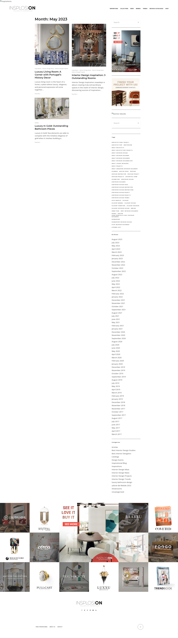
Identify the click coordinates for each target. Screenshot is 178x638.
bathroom (128, 145)
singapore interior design (122, 222)
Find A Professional (41, 626)
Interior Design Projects (61, 68)
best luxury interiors (121, 163)
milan (134, 208)
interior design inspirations (123, 190)
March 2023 (117, 252)
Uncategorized (118, 492)
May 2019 (116, 386)
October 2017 (117, 412)
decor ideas (124, 171)
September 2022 (119, 271)
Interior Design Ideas (48, 68)
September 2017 (119, 415)
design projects (118, 176)
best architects (118, 147)
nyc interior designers (130, 211)
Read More (37, 93)
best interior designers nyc (123, 160)
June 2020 (116, 348)
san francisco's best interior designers (123, 216)
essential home (131, 176)
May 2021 (116, 322)
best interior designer (121, 155)
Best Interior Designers (121, 453)
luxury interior (133, 205)
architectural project (121, 142)
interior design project (121, 192)
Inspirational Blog (119, 463)
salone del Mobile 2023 (121, 485)
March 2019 (117, 392)
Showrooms (117, 488)
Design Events (117, 460)
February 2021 (118, 325)
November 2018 (118, 405)
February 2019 (118, 396)
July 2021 (115, 316)
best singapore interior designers (125, 168)
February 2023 (118, 255)
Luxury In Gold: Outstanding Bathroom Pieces (51, 127)
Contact (59, 626)
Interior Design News (98, 70)
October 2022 (117, 268)
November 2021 (118, 303)
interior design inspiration (123, 187)
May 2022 (116, 284)
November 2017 (118, 408)
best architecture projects (123, 150)
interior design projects (122, 195)
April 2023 (116, 249)
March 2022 (117, 290)
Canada (115, 171)
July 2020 (115, 345)
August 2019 (117, 380)
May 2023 (116, 246)
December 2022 (118, 262)
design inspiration (119, 174)
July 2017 (115, 421)
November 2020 (118, 335)
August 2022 (117, 274)
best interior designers (121, 158)
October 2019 (117, 373)
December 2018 (118, 402)
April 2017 (116, 431)
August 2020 (117, 341)
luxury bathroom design (122, 482)
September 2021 (119, 309)
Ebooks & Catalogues (156, 8)
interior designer (119, 182)
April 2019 (116, 389)
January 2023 (117, 258)
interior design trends (121, 197)
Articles (37, 123)
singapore (116, 219)
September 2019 (119, 377)
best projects (118, 166)
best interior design (120, 153)
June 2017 (116, 424)
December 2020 (118, 332)
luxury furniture (119, 205)
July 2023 (115, 242)
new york (116, 211)
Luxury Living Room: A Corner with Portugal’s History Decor (48, 74)
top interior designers (121, 224)
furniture (116, 179)
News (132, 8)
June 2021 (116, 319)
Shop (167, 8)
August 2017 (117, 418)
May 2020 (116, 351)
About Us (52, 626)
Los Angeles (117, 200)
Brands (138, 8)
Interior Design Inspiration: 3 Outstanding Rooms (88, 76)
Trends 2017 (117, 227)
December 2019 (118, 367)
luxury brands (118, 203)
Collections (124, 8)
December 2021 (118, 300)
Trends (145, 8)
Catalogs (115, 457)
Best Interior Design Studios (123, 450)
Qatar (121, 213)
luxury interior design (121, 208)
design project (133, 174)
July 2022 (115, 277)
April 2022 (116, 287)
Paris (114, 213)
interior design (128, 179)
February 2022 (118, 293)
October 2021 (117, 306)
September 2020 (119, 338)
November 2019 (118, 370)
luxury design (131, 203)
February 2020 (118, 361)
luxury (126, 200)
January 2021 (117, 329)
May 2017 (116, 428)
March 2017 (117, 434)
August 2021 (117, 313)
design (133, 171)
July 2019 (115, 383)
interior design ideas (120, 184)
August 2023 (117, 239)
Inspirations (114, 8)
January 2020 (117, 364)
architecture (117, 145)
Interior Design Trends (121, 479)
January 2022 (117, 297)
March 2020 (117, 357)
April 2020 (116, 354)
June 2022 (116, 281)
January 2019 (117, 399)
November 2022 (118, 265)
